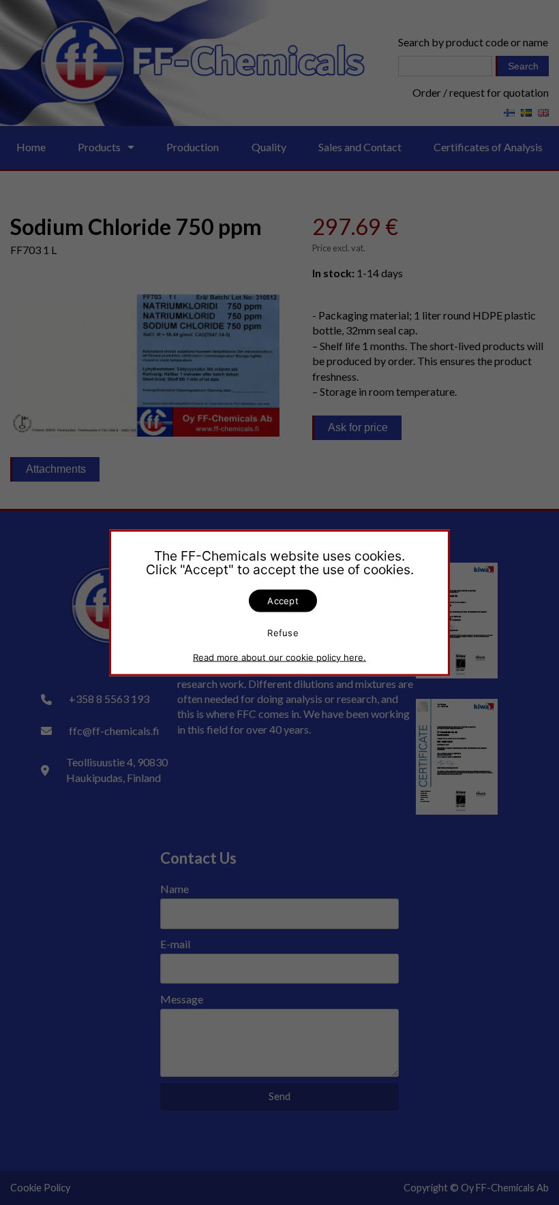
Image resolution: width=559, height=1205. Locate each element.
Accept (283, 600)
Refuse (283, 632)
